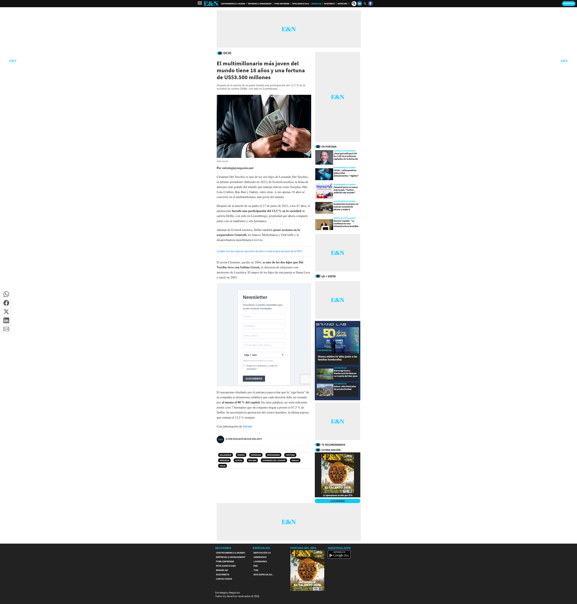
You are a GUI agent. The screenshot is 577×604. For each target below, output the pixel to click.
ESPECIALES (261, 547)
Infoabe (247, 426)
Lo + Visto (328, 276)
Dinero (241, 455)
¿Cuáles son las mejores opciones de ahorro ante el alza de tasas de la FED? (259, 251)
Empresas (256, 455)
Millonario (225, 455)
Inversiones (273, 455)
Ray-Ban (252, 460)
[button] (6, 294)
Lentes (238, 460)
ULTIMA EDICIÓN (330, 450)
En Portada (328, 146)
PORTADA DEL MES (303, 547)
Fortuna (290, 455)
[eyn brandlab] (331, 324)
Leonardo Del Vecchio (273, 460)
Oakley (295, 460)
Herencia (224, 460)
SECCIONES (223, 547)
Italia (222, 465)
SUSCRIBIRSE (337, 500)
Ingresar (569, 3)
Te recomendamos (333, 444)
